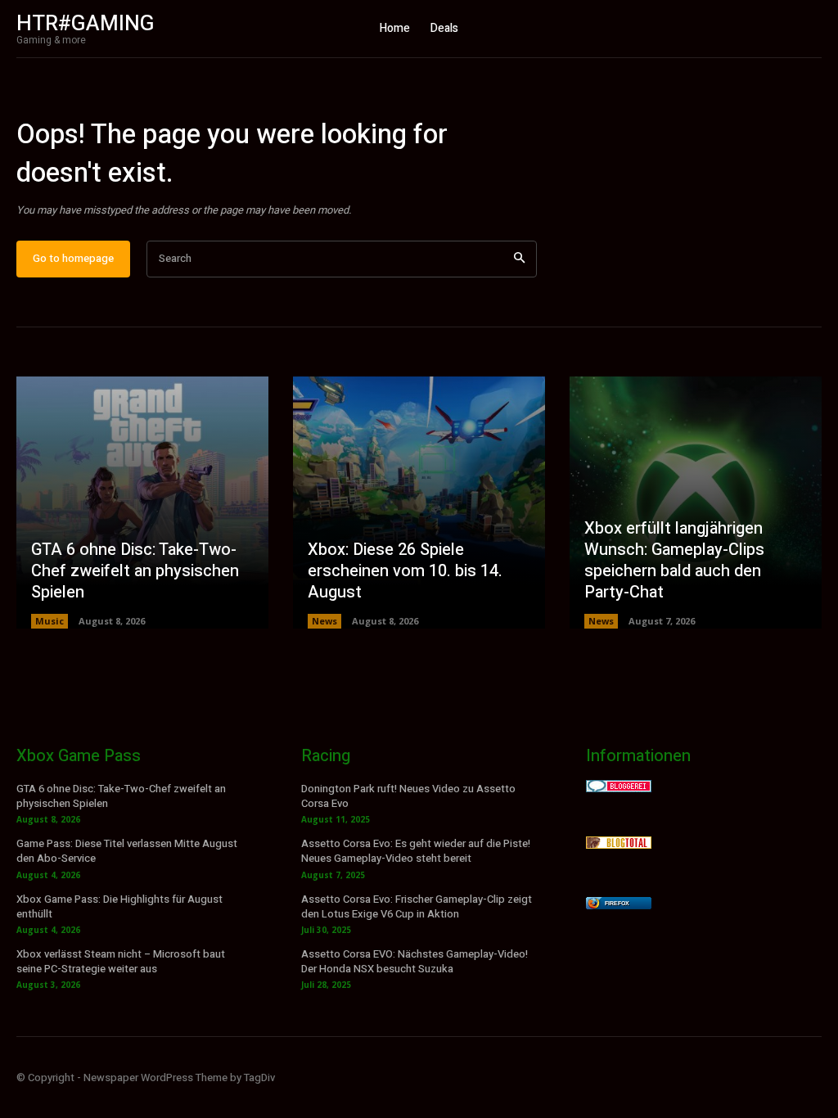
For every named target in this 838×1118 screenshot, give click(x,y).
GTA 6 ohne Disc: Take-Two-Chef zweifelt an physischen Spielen (135, 571)
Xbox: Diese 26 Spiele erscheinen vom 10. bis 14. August (405, 571)
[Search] (519, 259)
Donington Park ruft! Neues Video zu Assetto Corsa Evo (408, 796)
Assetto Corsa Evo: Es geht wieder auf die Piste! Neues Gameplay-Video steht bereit (415, 851)
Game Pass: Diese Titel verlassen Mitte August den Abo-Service (126, 851)
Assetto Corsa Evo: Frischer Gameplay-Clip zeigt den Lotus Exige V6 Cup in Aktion (416, 906)
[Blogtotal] (618, 844)
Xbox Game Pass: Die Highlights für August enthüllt (119, 906)
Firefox (617, 903)
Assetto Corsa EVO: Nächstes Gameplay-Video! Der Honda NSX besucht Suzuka (414, 961)
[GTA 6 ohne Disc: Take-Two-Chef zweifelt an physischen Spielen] (142, 502)
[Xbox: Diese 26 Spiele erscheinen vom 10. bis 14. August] (419, 502)
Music (49, 621)
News (324, 621)
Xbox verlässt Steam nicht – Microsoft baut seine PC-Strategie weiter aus (120, 961)
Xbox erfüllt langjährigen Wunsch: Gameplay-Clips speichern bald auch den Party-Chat (674, 560)
